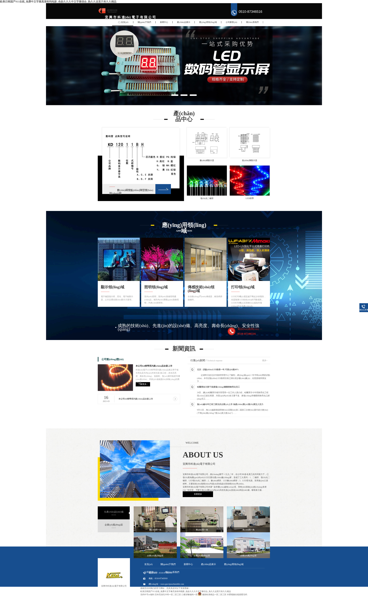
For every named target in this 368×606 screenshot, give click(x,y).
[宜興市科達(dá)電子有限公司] (108, 13)
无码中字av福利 (147, 594)
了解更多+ (142, 384)
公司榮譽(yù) (231, 22)
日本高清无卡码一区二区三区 (168, 594)
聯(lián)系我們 (252, 22)
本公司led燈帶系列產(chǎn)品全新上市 (154, 366)
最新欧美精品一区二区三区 (214, 594)
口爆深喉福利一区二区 (192, 594)
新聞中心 (164, 22)
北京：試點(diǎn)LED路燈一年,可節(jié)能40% (218, 369)
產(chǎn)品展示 (183, 22)
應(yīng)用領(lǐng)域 (208, 22)
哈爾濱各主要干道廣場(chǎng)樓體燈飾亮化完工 (218, 387)
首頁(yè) (124, 22)
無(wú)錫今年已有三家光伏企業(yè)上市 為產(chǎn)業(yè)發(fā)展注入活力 (230, 404)
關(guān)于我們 (144, 22)
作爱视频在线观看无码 (237, 594)
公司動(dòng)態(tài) (112, 359)
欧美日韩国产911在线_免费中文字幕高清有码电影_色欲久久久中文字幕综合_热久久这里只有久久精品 (58, 1)
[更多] (163, 189)
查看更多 (198, 494)
